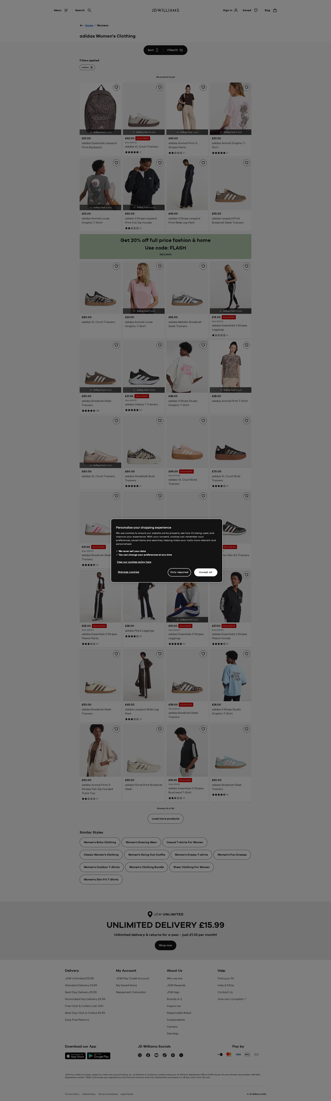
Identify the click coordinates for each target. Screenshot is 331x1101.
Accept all (205, 572)
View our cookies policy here (134, 562)
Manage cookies (128, 572)
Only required (179, 572)
